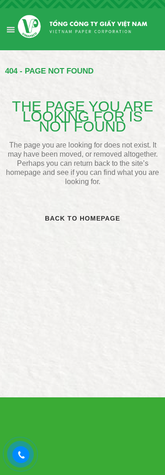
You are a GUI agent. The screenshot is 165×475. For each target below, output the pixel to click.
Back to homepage (82, 218)
